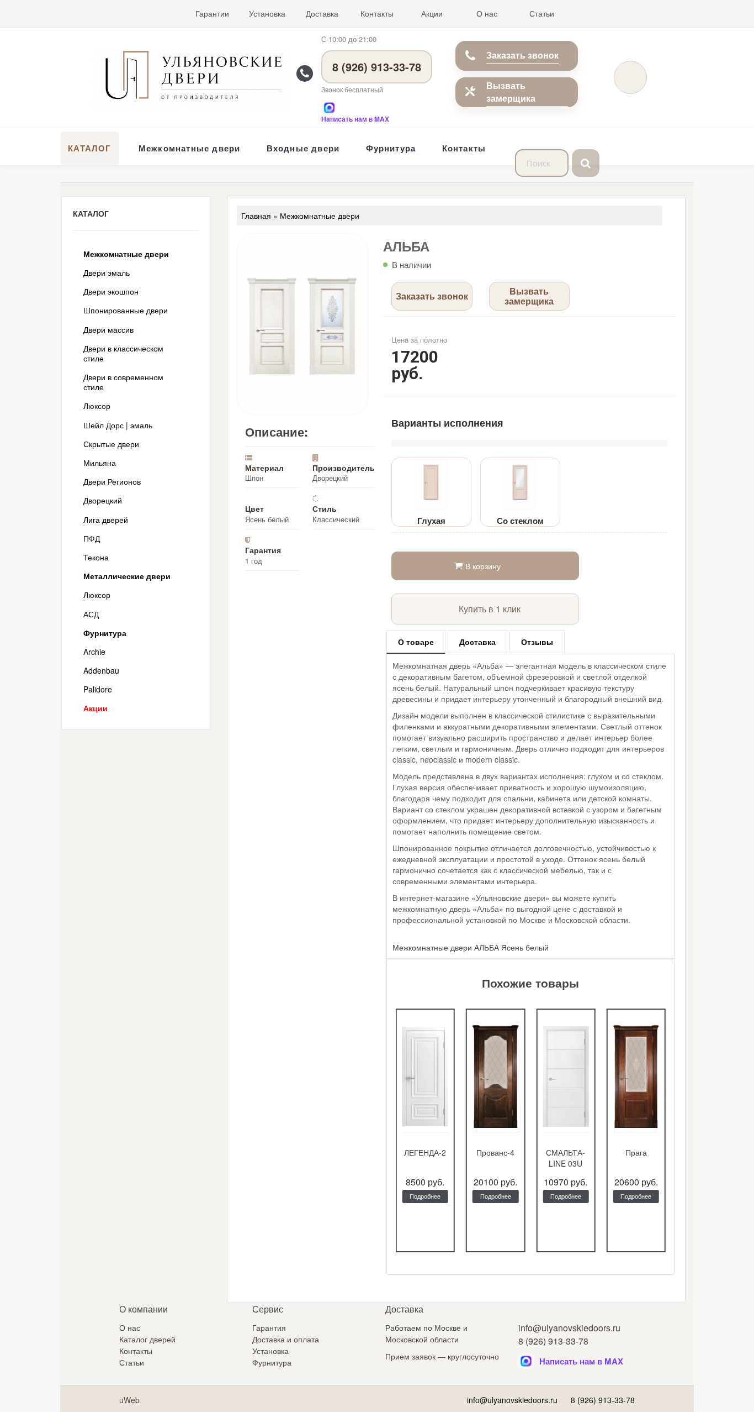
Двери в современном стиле (123, 381)
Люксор (96, 405)
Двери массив (108, 329)
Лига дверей (105, 519)
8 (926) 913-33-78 (376, 67)
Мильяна (99, 462)
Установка (267, 13)
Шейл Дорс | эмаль (117, 425)
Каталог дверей (147, 1339)
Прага (636, 1152)
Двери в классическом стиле (123, 353)
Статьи (541, 13)
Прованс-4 (495, 1152)
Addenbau (101, 670)
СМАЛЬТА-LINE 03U (565, 1158)
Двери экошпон (111, 291)
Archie (94, 651)
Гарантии (212, 13)
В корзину (483, 565)
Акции (432, 13)
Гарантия (269, 1327)
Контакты (377, 13)
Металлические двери (127, 575)
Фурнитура (391, 148)
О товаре (416, 641)
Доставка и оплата (285, 1339)
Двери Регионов (112, 481)
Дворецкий (102, 500)
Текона (96, 557)
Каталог (89, 148)
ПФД (91, 538)
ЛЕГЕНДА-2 (425, 1152)
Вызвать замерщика (510, 91)
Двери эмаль (106, 272)
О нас (486, 13)
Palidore (97, 689)
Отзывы (537, 641)
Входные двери (303, 148)
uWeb (129, 1399)
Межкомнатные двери (190, 148)
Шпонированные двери (125, 310)
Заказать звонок (522, 55)
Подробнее (425, 1195)
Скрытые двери (111, 443)
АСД (91, 614)
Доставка (322, 13)
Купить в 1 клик (490, 608)
